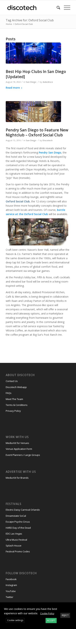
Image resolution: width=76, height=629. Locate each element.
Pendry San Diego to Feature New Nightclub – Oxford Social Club (37, 132)
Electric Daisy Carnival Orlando (23, 509)
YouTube (11, 591)
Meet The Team (14, 399)
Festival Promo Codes (18, 551)
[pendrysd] (33, 111)
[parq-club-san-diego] (33, 53)
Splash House (13, 545)
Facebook (11, 579)
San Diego (31, 82)
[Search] (56, 7)
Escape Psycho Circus (18, 521)
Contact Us (12, 381)
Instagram (11, 585)
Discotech (48, 140)
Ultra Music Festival (16, 539)
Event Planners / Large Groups (23, 455)
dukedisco (48, 82)
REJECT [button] (65, 615)
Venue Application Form (19, 449)
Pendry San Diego (50, 152)
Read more (13, 87)
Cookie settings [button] (15, 620)
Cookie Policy (47, 613)
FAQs (8, 393)
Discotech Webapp (16, 387)
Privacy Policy (13, 410)
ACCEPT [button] (51, 620)
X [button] (72, 605)
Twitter (9, 597)
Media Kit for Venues (17, 443)
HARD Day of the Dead (18, 527)
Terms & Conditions (16, 405)
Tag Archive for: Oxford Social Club (30, 20)
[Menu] (65, 7)
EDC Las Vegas (14, 533)
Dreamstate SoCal (16, 515)
